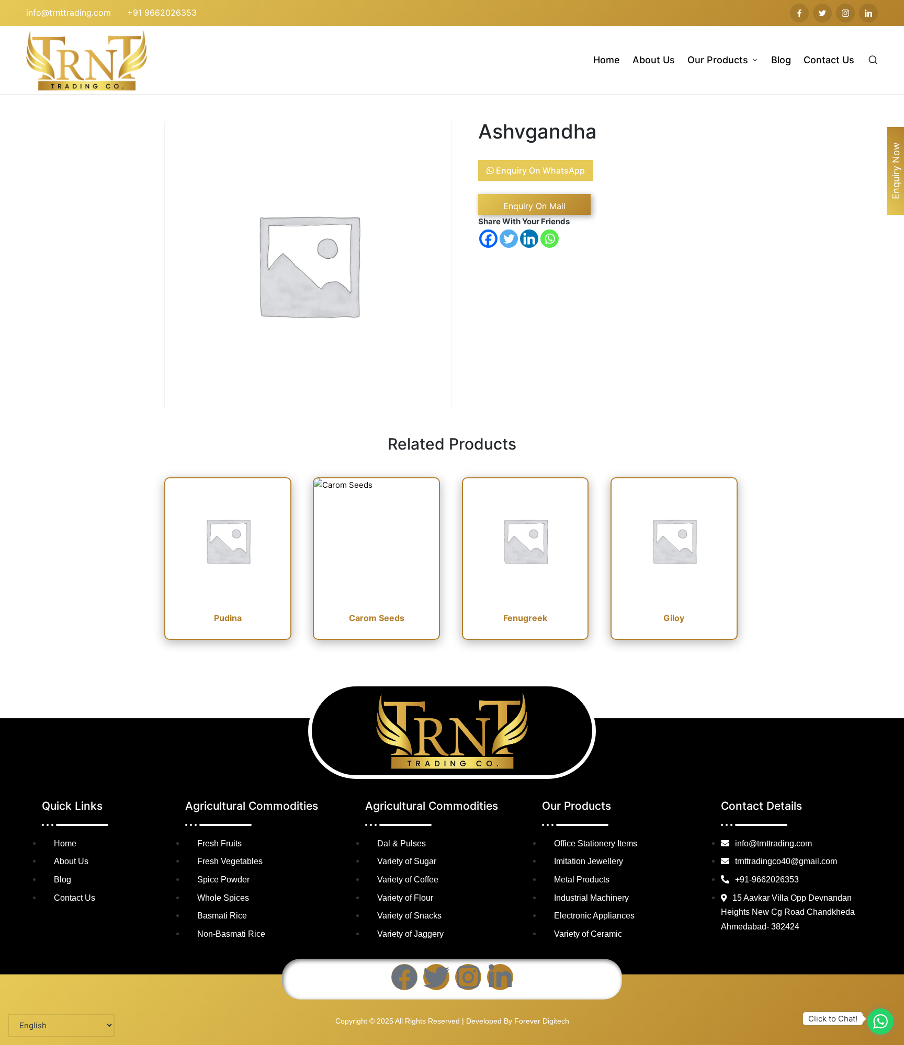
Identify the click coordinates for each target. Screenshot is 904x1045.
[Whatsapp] (549, 238)
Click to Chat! (832, 1019)
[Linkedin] (529, 238)
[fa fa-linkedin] (868, 13)
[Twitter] (509, 238)
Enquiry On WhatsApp (539, 170)
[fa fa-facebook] (799, 13)
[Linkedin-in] (500, 977)
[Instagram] (468, 977)
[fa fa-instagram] (845, 13)
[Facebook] (488, 238)
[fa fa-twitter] (822, 13)
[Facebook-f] (404, 977)
